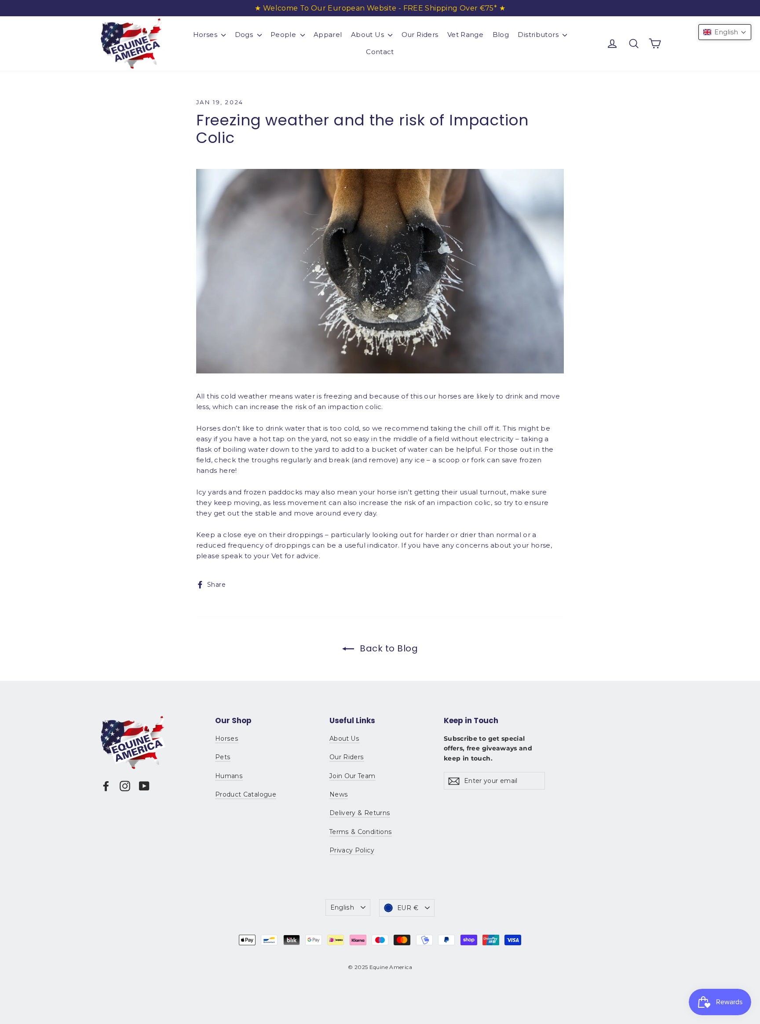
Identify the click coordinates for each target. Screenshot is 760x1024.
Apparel (328, 34)
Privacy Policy (351, 850)
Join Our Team (352, 776)
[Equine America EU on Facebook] (106, 785)
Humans (229, 776)
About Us (368, 34)
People (284, 34)
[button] (725, 32)
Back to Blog (388, 648)
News (338, 794)
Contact (380, 52)
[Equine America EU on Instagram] (125, 785)
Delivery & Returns (359, 813)
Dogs (245, 34)
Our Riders (420, 34)
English (342, 907)
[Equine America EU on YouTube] (144, 785)
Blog (501, 34)
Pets (222, 757)
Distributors (539, 34)
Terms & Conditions (360, 832)
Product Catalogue (245, 794)
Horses (206, 34)
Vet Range (465, 34)
